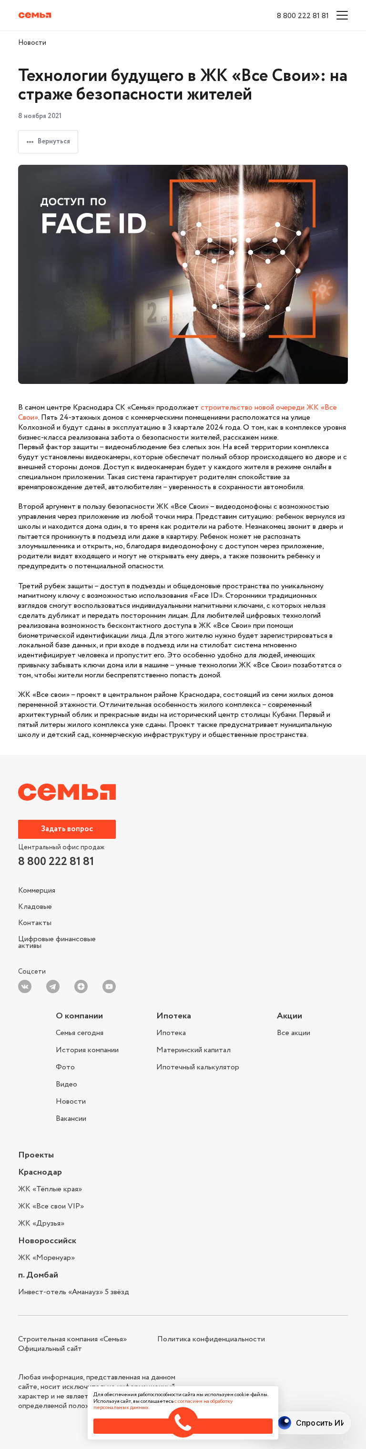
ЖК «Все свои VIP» (51, 1206)
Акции (289, 1016)
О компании (79, 1016)
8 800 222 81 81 (303, 15)
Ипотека (173, 1016)
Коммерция (36, 891)
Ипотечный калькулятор (197, 1066)
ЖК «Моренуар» (46, 1258)
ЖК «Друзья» (41, 1223)
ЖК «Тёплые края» (50, 1190)
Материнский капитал (193, 1050)
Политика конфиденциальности (211, 1339)
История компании (87, 1050)
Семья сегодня (79, 1033)
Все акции (293, 1033)
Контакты (34, 922)
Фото (65, 1067)
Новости (32, 43)
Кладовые (35, 906)
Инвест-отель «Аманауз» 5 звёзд (73, 1292)
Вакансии (71, 1118)
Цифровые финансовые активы (57, 941)
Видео (66, 1084)
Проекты (36, 1155)
